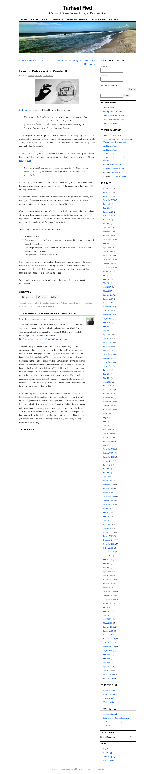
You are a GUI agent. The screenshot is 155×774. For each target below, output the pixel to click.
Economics (44, 302)
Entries (107, 752)
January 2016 (108, 346)
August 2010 (107, 603)
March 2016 (107, 338)
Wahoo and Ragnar (119, 153)
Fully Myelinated (109, 690)
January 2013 (108, 488)
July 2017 (106, 275)
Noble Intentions (115, 164)
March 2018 (107, 251)
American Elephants (110, 714)
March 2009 (107, 670)
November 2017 (109, 259)
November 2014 (109, 401)
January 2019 (108, 235)
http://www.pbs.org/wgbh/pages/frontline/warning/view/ (43, 339)
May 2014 (106, 425)
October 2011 (108, 548)
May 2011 (106, 567)
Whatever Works (109, 698)
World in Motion (109, 702)
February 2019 (108, 231)
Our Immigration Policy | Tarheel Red (116, 139)
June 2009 (106, 658)
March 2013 (107, 480)
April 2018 (107, 247)
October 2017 (108, 263)
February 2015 (108, 389)
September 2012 (109, 504)
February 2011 (108, 579)
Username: (104, 66)
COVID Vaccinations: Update (113, 115)
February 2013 (108, 484)
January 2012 (108, 536)
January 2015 (108, 393)
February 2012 (108, 532)
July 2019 (106, 219)
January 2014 (108, 441)
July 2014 (106, 417)
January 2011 (108, 583)
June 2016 (106, 326)
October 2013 (108, 453)
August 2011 (107, 555)
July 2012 (106, 512)
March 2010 (107, 623)
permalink (50, 306)
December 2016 (108, 302)
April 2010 (107, 619)
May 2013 (106, 472)
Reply (57, 319)
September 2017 (109, 267)
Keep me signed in (110, 85)
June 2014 (106, 421)
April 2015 (107, 382)
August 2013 (107, 461)
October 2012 (108, 500)
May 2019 (106, 223)
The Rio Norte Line (110, 725)
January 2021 (108, 196)
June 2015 (106, 374)
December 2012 (108, 492)
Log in (105, 748)
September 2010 (109, 599)
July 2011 (106, 559)
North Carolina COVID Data (113, 119)
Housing (88, 302)
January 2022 (108, 192)
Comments (109, 756)
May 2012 (106, 520)
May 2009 (106, 662)
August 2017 (107, 271)
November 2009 (109, 638)
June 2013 (106, 469)
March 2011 (107, 575)
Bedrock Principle (52, 19)
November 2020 (109, 200)
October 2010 (108, 595)
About (34, 19)
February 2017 (108, 295)
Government (54, 302)
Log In (132, 89)
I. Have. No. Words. (116, 172)
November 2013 (109, 449)
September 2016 (109, 314)
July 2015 (106, 370)
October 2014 (108, 405)
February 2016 (108, 342)
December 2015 (108, 350)
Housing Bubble (26, 306)
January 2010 (108, 631)
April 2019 (107, 227)
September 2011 (109, 552)
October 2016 (108, 310)
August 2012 (107, 508)
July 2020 (106, 204)
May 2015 (106, 378)
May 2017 (106, 283)
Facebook (115, 146)
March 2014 (107, 433)
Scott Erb (24, 319)
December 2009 (108, 635)
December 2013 (108, 445)
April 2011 (107, 571)
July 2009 (106, 654)
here (21, 160)
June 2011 (106, 563)
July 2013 (106, 465)
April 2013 (107, 476)
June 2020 (106, 208)
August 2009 (107, 650)
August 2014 (107, 413)
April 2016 (107, 334)
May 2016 (106, 330)
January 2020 (108, 212)
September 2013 (109, 457)
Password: (104, 75)
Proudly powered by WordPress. (62, 769)
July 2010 (106, 607)
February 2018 (108, 255)
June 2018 (106, 243)
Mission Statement (77, 19)
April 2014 (107, 429)
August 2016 (107, 318)
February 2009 (108, 674)
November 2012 (109, 496)
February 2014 (108, 437)
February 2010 (108, 627)
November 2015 (109, 354)
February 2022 (108, 188)
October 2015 (108, 358)
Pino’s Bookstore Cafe (105, 19)
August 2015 (107, 366)
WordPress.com (98, 769)
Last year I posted (27, 109)
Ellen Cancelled (116, 135)
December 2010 (108, 587)
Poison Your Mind (110, 694)
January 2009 (108, 678)
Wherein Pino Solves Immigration (115, 142)
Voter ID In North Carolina (32, 60)
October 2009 (108, 642)
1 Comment (48, 75)
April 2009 (107, 666)
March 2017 (107, 291)
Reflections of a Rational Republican (116, 718)
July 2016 (106, 322)
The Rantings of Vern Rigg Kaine (115, 721)
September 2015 (109, 362)
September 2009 (109, 646)
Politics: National (68, 302)
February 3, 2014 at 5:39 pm (42, 319)
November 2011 (109, 544)
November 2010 (109, 591)
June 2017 (106, 279)
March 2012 (107, 528)
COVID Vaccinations (110, 123)
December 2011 (108, 540)
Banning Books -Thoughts (112, 111)
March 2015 (107, 385)
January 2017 (108, 299)
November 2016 (109, 306)
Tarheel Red (77, 7)
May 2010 (106, 615)
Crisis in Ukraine (109, 107)
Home (24, 19)
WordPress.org (108, 760)
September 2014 (109, 409)
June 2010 (106, 611)
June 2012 (106, 516)
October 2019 (108, 216)
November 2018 (109, 239)
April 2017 (107, 287)
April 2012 (107, 524)
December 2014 (108, 397)
